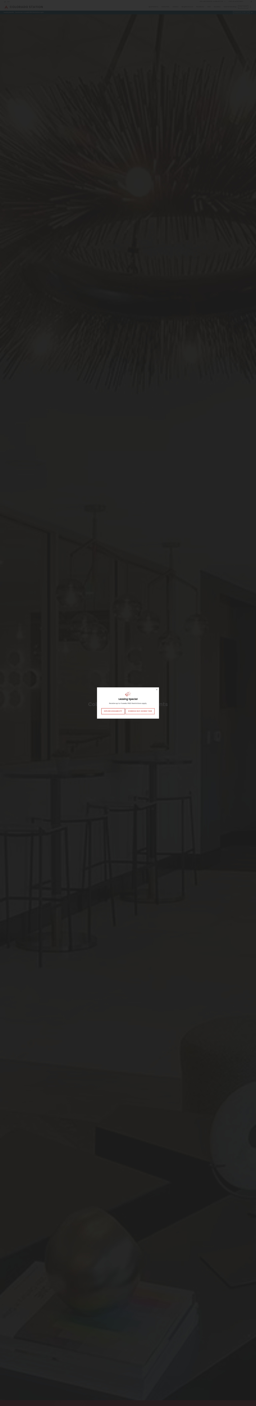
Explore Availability (113, 711)
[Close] (157, 689)
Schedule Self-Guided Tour (140, 711)
